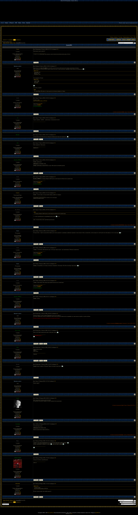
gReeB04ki (97, 512)
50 (55, 483)
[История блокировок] (20, 58)
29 (55, 117)
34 (55, 192)
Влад (18, 347)
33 (55, 176)
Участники (120, 37)
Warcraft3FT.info (51, 512)
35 (55, 209)
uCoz (71, 513)
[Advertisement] (69, 31)
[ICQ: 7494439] (41, 244)
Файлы (19, 22)
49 (55, 457)
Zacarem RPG (18, 500)
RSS (16, 22)
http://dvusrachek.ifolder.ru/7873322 (40, 100)
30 (55, 134)
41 (57, 313)
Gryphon (17, 192)
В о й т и (121, 22)
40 (55, 296)
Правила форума (126, 37)
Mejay (17, 440)
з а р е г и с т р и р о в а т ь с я (131, 22)
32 (55, 159)
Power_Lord (17, 330)
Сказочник (17, 423)
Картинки (28, 22)
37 (55, 247)
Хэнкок (17, 49)
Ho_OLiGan (17, 209)
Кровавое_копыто (17, 66)
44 (57, 364)
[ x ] (3, 22)
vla (17, 117)
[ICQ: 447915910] (41, 480)
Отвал (14, 500)
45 (55, 381)
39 (55, 280)
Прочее (11, 500)
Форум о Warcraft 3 (6, 500)
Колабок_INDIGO (17, 159)
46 (55, 398)
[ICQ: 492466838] (41, 139)
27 (56, 66)
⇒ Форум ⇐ (11, 22)
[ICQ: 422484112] (41, 173)
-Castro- (17, 230)
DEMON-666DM (17, 457)
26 (57, 49)
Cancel (17, 398)
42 (57, 330)
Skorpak (17, 364)
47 (56, 423)
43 (57, 347)
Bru (11, 41)
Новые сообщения (114, 37)
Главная (6, 22)
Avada (17, 176)
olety (18, 142)
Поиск (131, 37)
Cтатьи (23, 22)
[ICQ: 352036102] (45, 360)
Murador (17, 134)
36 (55, 230)
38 (55, 263)
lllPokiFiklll (17, 483)
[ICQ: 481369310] (45, 344)
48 (55, 440)
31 (55, 142)
